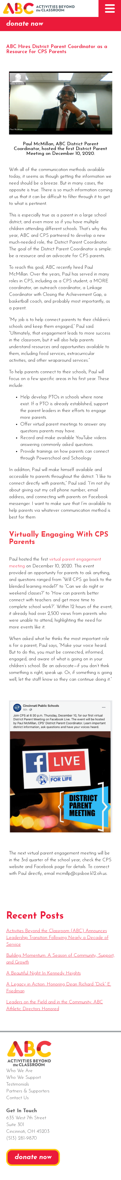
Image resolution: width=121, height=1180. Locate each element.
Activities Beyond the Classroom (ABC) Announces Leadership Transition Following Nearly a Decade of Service (57, 938)
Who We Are (19, 1070)
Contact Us (17, 1098)
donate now (24, 24)
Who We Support (23, 1077)
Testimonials (17, 1084)
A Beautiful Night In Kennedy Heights (43, 973)
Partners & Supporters (28, 1091)
